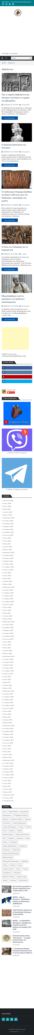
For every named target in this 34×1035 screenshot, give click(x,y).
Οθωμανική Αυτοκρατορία (10, 861)
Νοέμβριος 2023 (8, 596)
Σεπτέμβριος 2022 (8, 636)
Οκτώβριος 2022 (8, 633)
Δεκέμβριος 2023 (8, 593)
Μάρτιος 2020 (7, 723)
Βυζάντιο (5, 819)
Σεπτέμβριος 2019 (8, 740)
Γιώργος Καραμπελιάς (19, 823)
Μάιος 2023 (7, 613)
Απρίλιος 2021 (7, 685)
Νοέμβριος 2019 (8, 734)
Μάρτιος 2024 (7, 584)
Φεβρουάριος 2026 (8, 518)
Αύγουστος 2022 (8, 639)
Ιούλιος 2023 (7, 607)
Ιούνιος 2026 (7, 506)
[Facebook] (3, 4)
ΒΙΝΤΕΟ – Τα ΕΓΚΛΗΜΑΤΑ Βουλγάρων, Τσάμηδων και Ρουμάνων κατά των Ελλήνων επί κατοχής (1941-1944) (22, 925)
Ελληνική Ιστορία (8, 834)
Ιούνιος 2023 (7, 610)
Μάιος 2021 (6, 682)
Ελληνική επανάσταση (22, 834)
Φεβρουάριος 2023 (8, 622)
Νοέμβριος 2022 (8, 630)
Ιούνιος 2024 (7, 575)
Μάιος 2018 (6, 786)
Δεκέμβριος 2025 (8, 523)
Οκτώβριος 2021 (8, 668)
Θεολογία (11, 838)
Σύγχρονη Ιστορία (8, 869)
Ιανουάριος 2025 (8, 555)
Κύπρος (5, 842)
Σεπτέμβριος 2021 (8, 671)
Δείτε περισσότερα (10, 118)
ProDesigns (21, 1031)
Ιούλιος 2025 (7, 538)
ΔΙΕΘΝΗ (15, 205)
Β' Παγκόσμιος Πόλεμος (21, 815)
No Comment (25, 105)
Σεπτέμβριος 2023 (8, 601)
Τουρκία (25, 869)
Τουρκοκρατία (7, 873)
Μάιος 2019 (7, 751)
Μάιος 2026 (7, 509)
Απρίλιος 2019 (7, 754)
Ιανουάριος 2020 (8, 728)
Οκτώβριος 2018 (8, 772)
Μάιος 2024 (7, 578)
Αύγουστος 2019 (8, 743)
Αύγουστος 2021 (8, 674)
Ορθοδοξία (24, 861)
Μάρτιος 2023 (7, 619)
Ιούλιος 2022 (7, 642)
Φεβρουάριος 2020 (8, 725)
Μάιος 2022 (7, 648)
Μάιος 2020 (7, 717)
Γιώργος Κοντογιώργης (9, 827)
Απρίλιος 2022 (7, 650)
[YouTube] (10, 4)
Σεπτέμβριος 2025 (8, 532)
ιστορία (5, 880)
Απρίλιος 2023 (7, 616)
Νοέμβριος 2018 (8, 769)
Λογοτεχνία (13, 842)
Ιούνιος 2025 (7, 541)
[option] (21, 2)
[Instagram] (6, 4)
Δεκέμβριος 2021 (8, 662)
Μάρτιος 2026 (7, 515)
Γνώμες (21, 827)
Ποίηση (5, 865)
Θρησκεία (20, 838)
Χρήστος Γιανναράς (8, 876)
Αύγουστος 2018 (8, 777)
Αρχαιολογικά (7, 815)
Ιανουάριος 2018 (8, 798)
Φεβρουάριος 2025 (8, 552)
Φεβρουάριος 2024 (8, 587)
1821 (4, 811)
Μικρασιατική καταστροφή (11, 853)
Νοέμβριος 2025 (8, 526)
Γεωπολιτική (6, 823)
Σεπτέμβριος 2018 (8, 775)
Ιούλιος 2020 (7, 711)
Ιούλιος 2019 (7, 746)
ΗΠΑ (4, 838)
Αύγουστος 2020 (8, 708)
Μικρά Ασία (16, 850)
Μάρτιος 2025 (7, 549)
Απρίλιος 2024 (7, 581)
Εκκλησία (12, 831)
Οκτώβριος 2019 (8, 737)
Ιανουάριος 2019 (8, 763)
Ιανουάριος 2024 (8, 590)
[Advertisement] (17, 35)
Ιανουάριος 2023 (8, 624)
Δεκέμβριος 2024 (8, 558)
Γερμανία (27, 819)
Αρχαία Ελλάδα (13, 811)
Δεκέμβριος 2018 (8, 766)
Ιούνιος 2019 (7, 749)
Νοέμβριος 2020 (8, 699)
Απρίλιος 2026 (7, 512)
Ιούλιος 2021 (7, 676)
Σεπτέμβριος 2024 (8, 567)
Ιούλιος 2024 (7, 573)
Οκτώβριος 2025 (8, 529)
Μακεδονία (23, 846)
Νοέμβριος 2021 (8, 665)
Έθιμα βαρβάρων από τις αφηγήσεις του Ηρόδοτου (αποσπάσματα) (13, 299)
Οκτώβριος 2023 (8, 598)
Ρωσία (20, 865)
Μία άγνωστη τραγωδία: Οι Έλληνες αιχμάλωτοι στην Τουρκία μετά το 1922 (22, 889)
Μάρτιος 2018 (7, 792)
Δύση (4, 831)
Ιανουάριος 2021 (8, 694)
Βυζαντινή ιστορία (16, 819)
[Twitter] (13, 4)
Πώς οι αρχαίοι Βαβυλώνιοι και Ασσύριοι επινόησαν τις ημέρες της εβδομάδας (16, 98)
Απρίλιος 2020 (7, 720)
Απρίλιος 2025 (7, 547)
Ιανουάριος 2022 (8, 659)
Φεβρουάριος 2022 (8, 656)
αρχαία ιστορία (21, 876)
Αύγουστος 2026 (8, 500)
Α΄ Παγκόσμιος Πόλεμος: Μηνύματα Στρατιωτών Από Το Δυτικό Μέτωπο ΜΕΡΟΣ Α (22, 951)
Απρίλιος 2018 (7, 789)
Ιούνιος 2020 (7, 714)
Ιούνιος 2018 (7, 783)
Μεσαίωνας (6, 850)
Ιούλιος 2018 (7, 780)
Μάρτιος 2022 (7, 653)
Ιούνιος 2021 (7, 679)
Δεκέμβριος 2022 (8, 627)
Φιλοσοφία (17, 873)
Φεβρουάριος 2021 (8, 691)
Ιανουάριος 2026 (8, 521)
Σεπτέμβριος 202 (8, 801)
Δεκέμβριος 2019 (8, 731)
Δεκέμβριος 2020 (8, 697)
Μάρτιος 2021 (7, 688)
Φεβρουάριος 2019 (8, 760)
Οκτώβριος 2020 (8, 702)
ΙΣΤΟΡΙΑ (15, 105)
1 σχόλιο (23, 254)
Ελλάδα (19, 831)
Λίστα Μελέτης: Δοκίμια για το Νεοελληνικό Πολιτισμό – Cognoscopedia (22, 912)
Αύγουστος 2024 (8, 570)
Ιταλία (27, 838)
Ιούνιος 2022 (7, 645)
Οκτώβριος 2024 (8, 564)
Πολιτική (12, 865)
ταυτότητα (13, 880)
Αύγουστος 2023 (8, 604)
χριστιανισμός (23, 880)
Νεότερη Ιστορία (8, 857)
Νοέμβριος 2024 (8, 561)
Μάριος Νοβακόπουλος (10, 846)
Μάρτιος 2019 (7, 757)
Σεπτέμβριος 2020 (8, 705)
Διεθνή (28, 827)
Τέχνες (18, 869)
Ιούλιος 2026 (7, 503)
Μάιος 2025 (7, 544)
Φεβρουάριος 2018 (8, 795)
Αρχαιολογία (24, 811)
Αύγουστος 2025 (8, 535)
